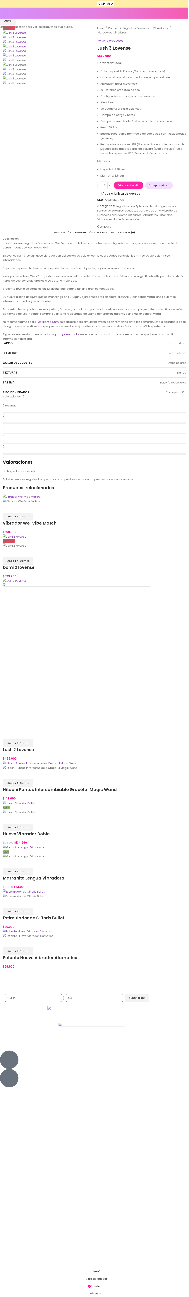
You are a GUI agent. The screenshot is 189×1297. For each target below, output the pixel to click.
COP (101, 3)
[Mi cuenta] (181, 13)
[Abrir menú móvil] (4, 13)
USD (110, 3)
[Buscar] (186, 13)
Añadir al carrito (129, 185)
